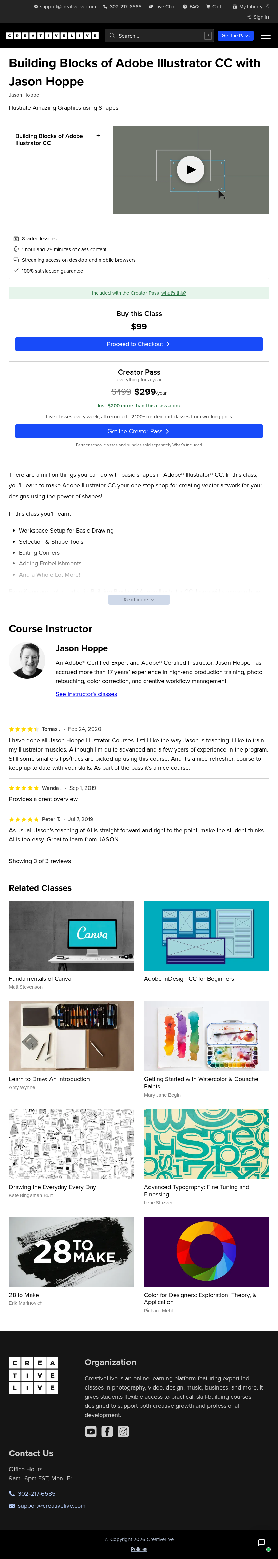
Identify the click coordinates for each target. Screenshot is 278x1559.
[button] (261, 1542)
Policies (139, 1549)
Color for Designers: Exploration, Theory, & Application (200, 1298)
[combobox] (159, 35)
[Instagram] (123, 1431)
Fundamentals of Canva (40, 978)
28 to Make (24, 1295)
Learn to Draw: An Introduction (49, 1079)
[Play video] (191, 170)
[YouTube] (91, 1431)
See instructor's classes (86, 693)
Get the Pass (236, 35)
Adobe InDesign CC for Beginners (189, 978)
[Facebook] (107, 1431)
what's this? (173, 292)
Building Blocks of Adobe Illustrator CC (49, 139)
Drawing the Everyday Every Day (52, 1187)
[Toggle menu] (266, 35)
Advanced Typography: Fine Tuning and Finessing (196, 1191)
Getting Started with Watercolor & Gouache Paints (201, 1083)
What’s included (187, 445)
